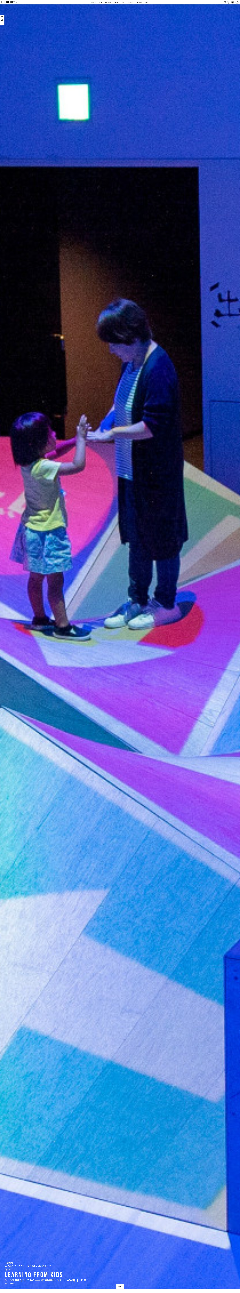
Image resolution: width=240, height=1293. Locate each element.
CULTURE (116, 2)
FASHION (94, 2)
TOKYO (146, 2)
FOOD (100, 2)
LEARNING (139, 2)
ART (123, 2)
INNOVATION (130, 2)
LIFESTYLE (108, 2)
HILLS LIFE (10, 2)
